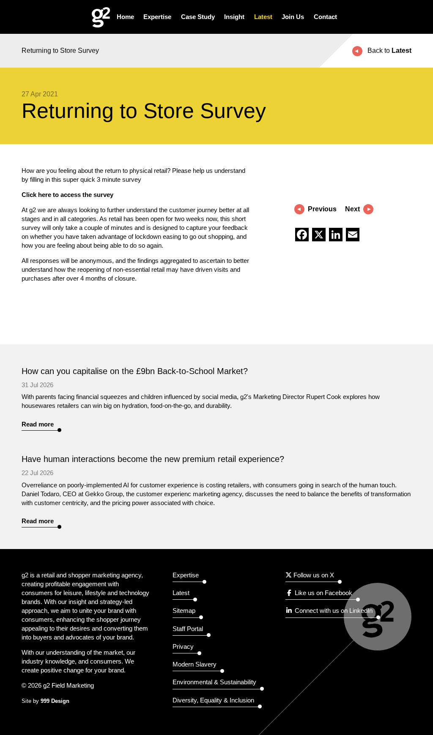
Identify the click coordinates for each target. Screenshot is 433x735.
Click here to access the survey (67, 194)
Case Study (198, 16)
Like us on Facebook (322, 592)
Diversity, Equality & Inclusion (213, 700)
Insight (234, 16)
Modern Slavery (194, 664)
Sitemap (184, 610)
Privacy (183, 646)
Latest (263, 16)
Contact (325, 16)
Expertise (157, 16)
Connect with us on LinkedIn (333, 610)
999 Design (55, 701)
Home (125, 16)
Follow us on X (313, 575)
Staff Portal (188, 628)
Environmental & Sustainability (214, 682)
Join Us (293, 16)
